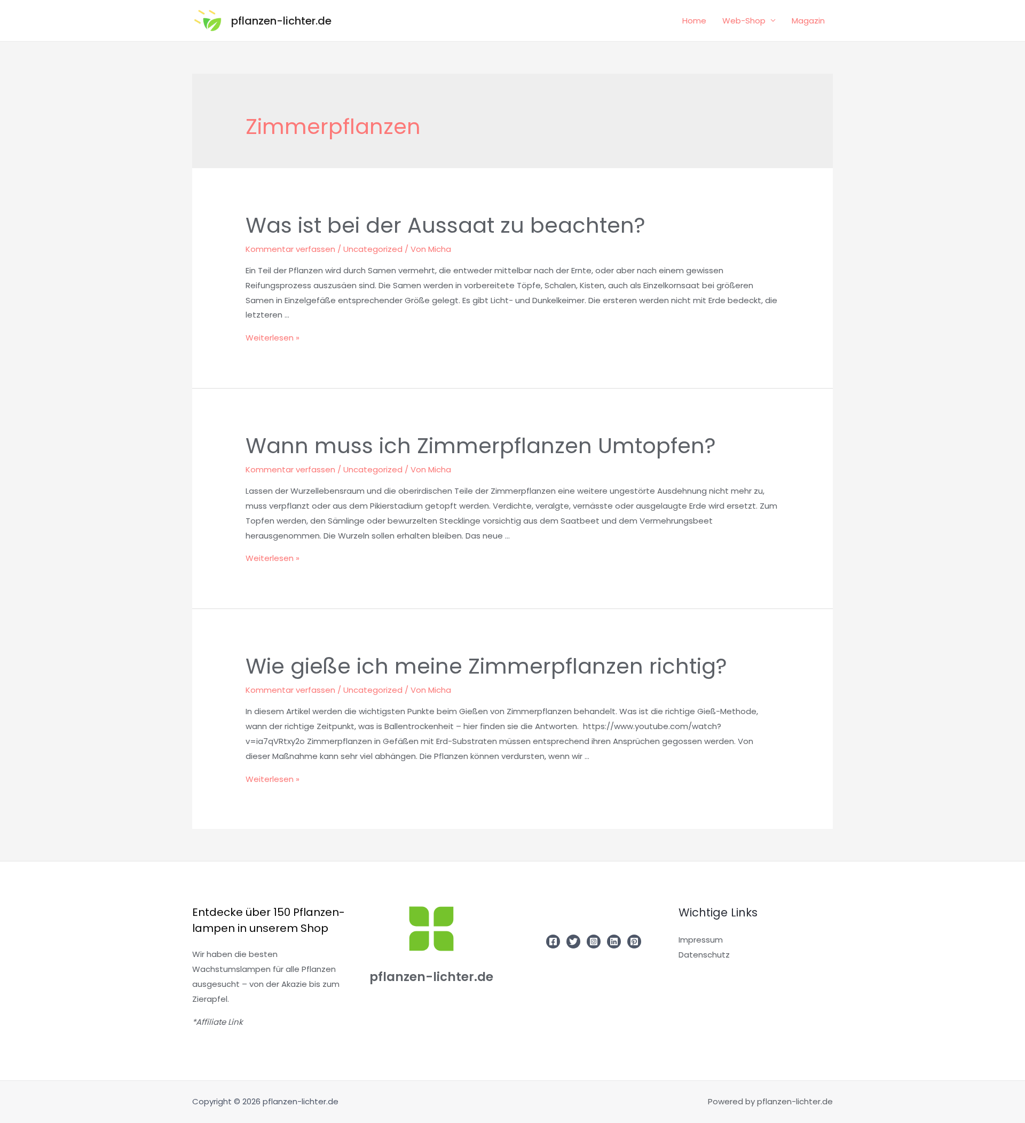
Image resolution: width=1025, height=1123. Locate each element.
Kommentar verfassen (290, 249)
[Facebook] (553, 941)
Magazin (808, 20)
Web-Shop (744, 20)
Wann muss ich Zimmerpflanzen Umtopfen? (481, 446)
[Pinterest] (634, 941)
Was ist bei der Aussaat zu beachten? (445, 225)
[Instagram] (594, 941)
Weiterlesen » (272, 337)
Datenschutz (704, 954)
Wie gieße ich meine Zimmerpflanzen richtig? (486, 666)
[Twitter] (573, 941)
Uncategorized (373, 249)
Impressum (701, 939)
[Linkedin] (614, 941)
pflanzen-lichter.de (281, 20)
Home (694, 20)
